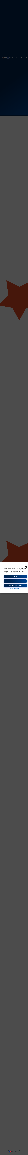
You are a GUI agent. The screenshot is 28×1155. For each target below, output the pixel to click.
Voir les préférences (15, 585)
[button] (26, 566)
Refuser (15, 581)
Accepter (15, 576)
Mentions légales (15, 588)
